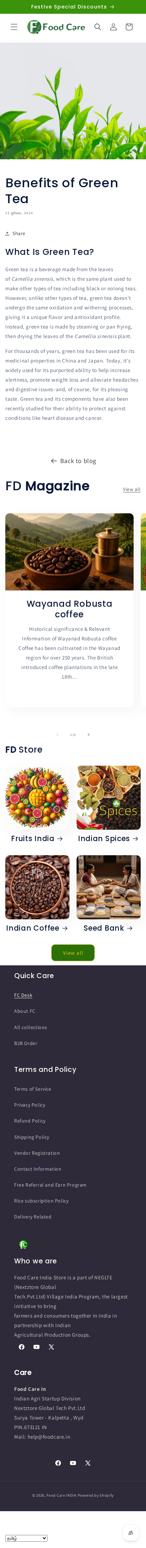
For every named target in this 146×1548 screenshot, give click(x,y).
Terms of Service (32, 1089)
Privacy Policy (29, 1105)
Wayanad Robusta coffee (70, 609)
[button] (14, 27)
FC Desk (23, 995)
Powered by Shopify (96, 1495)
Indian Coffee (32, 928)
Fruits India (33, 839)
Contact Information (37, 1169)
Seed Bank (104, 928)
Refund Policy (30, 1121)
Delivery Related (33, 1216)
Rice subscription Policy (41, 1201)
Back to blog (78, 461)
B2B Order (25, 1043)
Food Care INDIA (61, 1495)
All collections (30, 1027)
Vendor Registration (37, 1153)
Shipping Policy (31, 1137)
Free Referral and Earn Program (50, 1185)
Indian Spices (104, 839)
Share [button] (19, 233)
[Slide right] (88, 734)
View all (132, 489)
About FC (24, 1011)
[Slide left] (57, 734)
